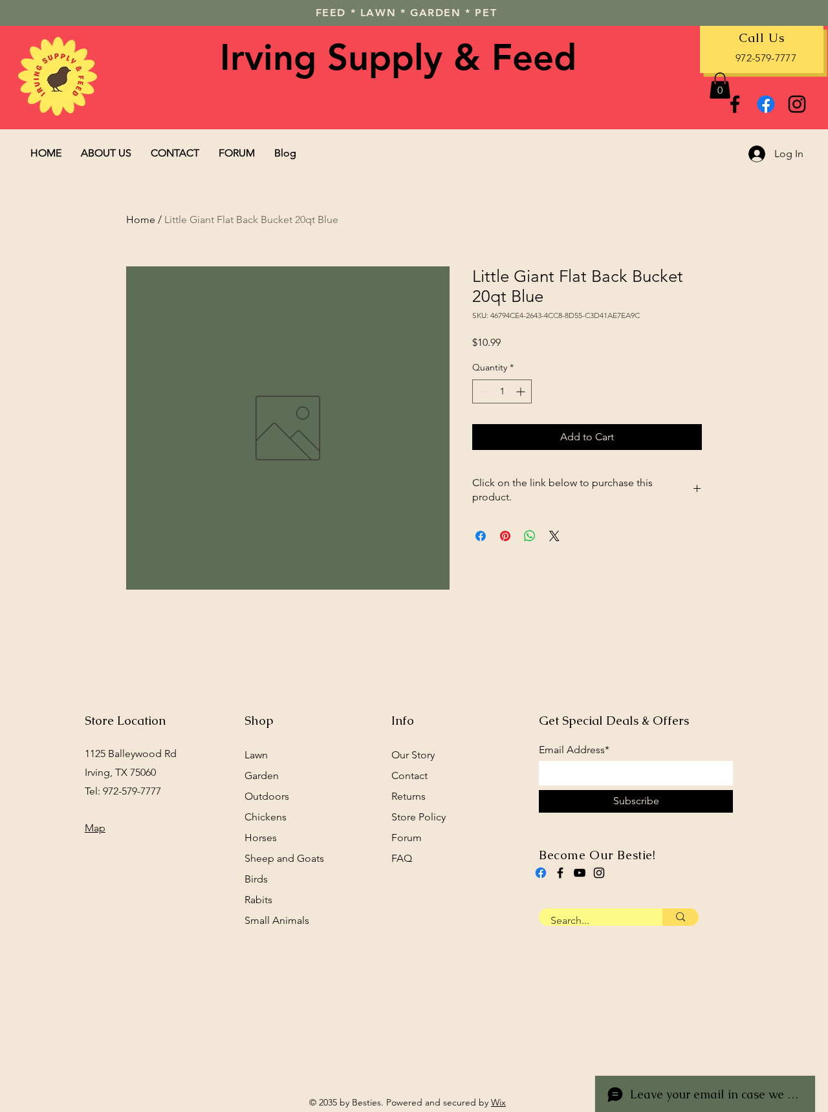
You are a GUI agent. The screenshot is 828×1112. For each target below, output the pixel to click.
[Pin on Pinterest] (505, 536)
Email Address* (574, 750)
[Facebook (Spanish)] (541, 873)
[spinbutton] (502, 391)
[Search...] (680, 917)
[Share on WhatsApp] (530, 536)
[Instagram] (797, 104)
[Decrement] (482, 391)
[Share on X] (554, 536)
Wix (498, 1102)
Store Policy (418, 817)
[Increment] (522, 391)
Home (140, 219)
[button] (720, 85)
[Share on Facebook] (480, 536)
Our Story (413, 755)
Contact (409, 775)
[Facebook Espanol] (766, 104)
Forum (406, 837)
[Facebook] (734, 104)
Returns (408, 796)
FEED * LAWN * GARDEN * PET (406, 12)
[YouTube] (579, 873)
